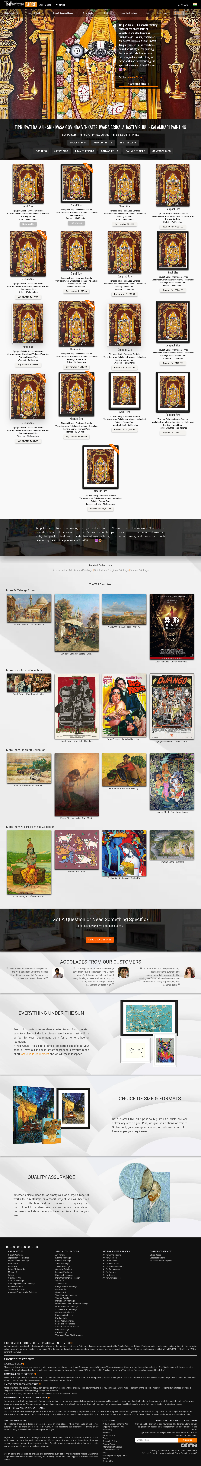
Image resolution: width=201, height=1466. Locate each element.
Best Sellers (162, 12)
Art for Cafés (109, 1275)
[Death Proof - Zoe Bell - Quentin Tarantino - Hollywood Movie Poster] (77, 706)
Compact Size (173, 209)
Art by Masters (89, 12)
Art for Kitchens (110, 1260)
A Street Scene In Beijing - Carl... (76, 653)
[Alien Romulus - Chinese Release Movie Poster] (172, 626)
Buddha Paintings (63, 1260)
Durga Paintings (62, 1329)
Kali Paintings (61, 1332)
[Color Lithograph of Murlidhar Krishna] (29, 862)
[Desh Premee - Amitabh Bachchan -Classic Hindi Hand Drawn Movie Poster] (124, 705)
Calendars (179, 12)
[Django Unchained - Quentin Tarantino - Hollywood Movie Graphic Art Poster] (172, 706)
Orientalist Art (14, 1278)
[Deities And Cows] (77, 849)
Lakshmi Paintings (63, 1272)
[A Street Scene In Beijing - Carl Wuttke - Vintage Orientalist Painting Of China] (77, 622)
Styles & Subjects (11, 12)
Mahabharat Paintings (65, 1301)
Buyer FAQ (107, 1429)
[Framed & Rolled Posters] (35, 1374)
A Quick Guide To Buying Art (115, 1424)
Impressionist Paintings (18, 1260)
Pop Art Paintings (16, 1281)
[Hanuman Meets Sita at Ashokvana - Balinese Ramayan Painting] (172, 781)
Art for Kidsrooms (111, 1263)
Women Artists (62, 1298)
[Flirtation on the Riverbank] (172, 845)
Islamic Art (13, 1263)
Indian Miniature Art (17, 1269)
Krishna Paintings (83, 570)
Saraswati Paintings (64, 1275)
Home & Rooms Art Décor (63, 12)
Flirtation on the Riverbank (172, 862)
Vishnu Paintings (139, 570)
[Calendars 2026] (23, 1364)
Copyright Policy (110, 1441)
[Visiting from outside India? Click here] (71, 1343)
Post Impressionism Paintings (21, 1283)
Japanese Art (61, 1283)
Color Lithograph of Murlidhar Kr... (29, 896)
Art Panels (60, 1255)
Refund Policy (109, 1435)
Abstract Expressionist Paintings (22, 1292)
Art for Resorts (109, 1272)
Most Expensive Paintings (66, 1306)
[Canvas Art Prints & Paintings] (40, 1384)
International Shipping (112, 1447)
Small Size (28, 206)
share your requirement (35, 1054)
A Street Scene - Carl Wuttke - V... (29, 624)
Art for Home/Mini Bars (113, 1266)
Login (41, 4)
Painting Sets (61, 1318)
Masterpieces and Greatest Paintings (71, 1303)
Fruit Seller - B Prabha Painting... (124, 788)
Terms (105, 1438)
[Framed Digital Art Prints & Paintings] (49, 1397)
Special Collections (36, 12)
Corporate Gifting (157, 1258)
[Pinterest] (195, 1446)
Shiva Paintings (62, 1263)
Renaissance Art (15, 1286)
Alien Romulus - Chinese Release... (171, 661)
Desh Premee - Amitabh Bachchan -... (124, 739)
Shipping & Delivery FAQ (113, 1427)
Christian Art (61, 1289)
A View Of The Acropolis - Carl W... (124, 627)
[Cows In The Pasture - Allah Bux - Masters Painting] (29, 768)
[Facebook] (187, 1446)
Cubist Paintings (15, 1255)
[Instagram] (191, 1446)
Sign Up (48, 4)
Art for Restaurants (111, 1269)
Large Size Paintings (129, 12)
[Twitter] (183, 1446)
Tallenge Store (134, 77)
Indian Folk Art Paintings (66, 1309)
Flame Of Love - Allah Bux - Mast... (76, 818)
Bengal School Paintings (66, 1286)
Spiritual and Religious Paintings (111, 570)
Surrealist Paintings (16, 1289)
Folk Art (11, 1275)
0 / (182, 4)
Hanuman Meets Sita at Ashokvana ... (172, 812)
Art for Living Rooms (112, 1255)
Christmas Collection (64, 1312)
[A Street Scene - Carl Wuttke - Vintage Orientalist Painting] (29, 608)
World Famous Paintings (66, 1295)
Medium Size (28, 279)
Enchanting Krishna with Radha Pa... (124, 878)
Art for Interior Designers (161, 1260)
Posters (107, 12)
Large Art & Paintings (64, 1321)
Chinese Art (60, 1292)
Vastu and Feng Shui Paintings (69, 1335)
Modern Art (13, 1272)
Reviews (106, 1432)
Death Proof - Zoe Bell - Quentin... (77, 741)
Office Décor (155, 1255)
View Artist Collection (138, 83)
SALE (193, 12)
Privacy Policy (109, 1444)
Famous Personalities (65, 1324)
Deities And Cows (76, 871)
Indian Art (67, 570)
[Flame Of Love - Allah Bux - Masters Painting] (77, 784)
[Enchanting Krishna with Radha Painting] (124, 853)
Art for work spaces (112, 1278)
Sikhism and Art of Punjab (67, 1326)
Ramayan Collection (64, 1315)
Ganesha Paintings (63, 1269)
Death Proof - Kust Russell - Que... (29, 694)
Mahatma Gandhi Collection (67, 1278)
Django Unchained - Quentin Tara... (172, 741)
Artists (56, 570)
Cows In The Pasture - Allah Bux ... (29, 785)
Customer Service (111, 1450)
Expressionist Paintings (18, 1258)
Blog (147, 12)
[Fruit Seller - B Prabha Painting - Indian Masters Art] (124, 769)
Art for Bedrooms (111, 1258)
